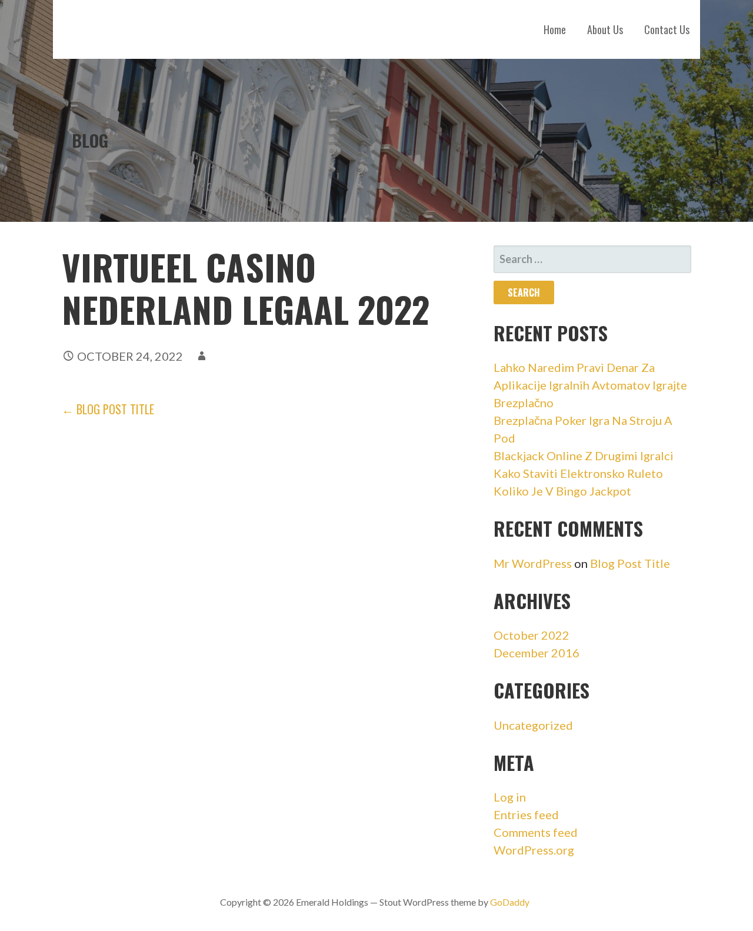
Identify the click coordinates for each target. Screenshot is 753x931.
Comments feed (536, 832)
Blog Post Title (630, 563)
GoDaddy (509, 901)
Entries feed (526, 814)
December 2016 (536, 653)
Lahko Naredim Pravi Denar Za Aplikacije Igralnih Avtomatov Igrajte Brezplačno (590, 385)
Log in (510, 797)
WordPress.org (534, 850)
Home (555, 29)
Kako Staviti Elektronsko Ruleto (578, 473)
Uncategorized (533, 725)
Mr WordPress (533, 563)
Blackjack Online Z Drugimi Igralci (584, 455)
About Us (605, 29)
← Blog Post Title (108, 409)
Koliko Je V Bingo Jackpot (562, 491)
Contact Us (666, 29)
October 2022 (531, 635)
